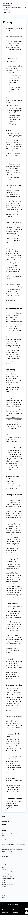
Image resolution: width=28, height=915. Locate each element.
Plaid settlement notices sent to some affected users (13, 834)
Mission (13, 911)
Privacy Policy (5, 911)
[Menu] (25, 7)
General (4, 882)
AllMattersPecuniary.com (14, 41)
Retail (3, 895)
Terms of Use (5, 912)
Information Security (7, 884)
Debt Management (7, 876)
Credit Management (7, 874)
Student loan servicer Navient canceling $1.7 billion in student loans (13, 850)
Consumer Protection (7, 872)
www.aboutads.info (12, 293)
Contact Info (15, 912)
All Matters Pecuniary (15, 904)
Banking (4, 870)
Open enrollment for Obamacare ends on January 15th (12, 855)
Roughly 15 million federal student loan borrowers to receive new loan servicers (12, 839)
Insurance (4, 886)
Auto (3, 867)
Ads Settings (16, 289)
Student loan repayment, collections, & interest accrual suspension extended (13, 845)
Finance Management (8, 878)
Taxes (3, 897)
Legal (3, 889)
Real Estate (5, 893)
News (3, 891)
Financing (4, 880)
